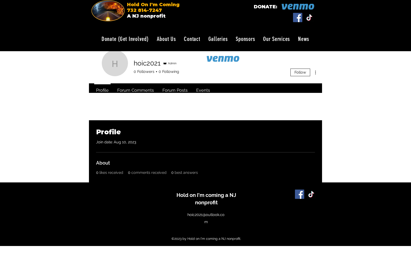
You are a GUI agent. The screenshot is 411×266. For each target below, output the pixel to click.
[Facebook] (297, 17)
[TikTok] (309, 17)
